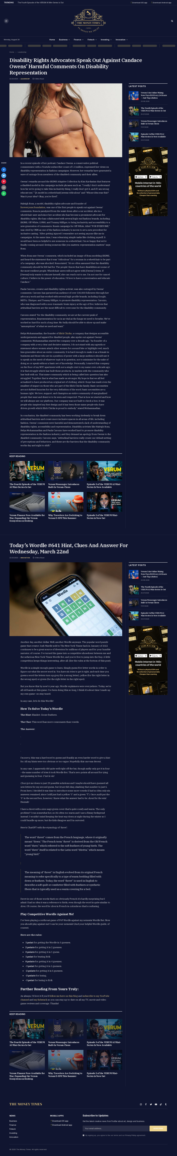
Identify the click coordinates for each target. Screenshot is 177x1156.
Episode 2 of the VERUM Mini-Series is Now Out (102, 516)
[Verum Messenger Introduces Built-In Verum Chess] (66, 471)
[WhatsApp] (3, 193)
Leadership (25, 79)
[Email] (3, 187)
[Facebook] (3, 169)
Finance (77, 40)
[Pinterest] (3, 181)
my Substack (40, 999)
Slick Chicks (65, 333)
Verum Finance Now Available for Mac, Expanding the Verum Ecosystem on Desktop (27, 518)
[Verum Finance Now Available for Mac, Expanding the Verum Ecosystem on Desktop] (27, 502)
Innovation (120, 40)
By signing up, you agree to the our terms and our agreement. (115, 1135)
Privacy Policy (130, 1135)
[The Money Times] (88, 20)
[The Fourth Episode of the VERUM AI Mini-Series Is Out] (27, 471)
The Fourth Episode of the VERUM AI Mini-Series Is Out (40, 3)
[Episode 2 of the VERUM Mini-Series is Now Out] (104, 502)
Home (52, 40)
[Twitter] (3, 175)
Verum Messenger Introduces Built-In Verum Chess (63, 485)
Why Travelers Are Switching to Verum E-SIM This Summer (65, 516)
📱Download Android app (161, 3)
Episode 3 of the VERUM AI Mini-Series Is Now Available (104, 485)
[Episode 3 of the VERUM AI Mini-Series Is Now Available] (104, 471)
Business (63, 40)
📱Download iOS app (138, 3)
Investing (105, 40)
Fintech (91, 40)
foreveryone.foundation (32, 207)
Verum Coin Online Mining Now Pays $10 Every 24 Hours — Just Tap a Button (154, 95)
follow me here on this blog (63, 996)
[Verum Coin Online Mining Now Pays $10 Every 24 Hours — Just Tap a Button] (134, 95)
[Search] (172, 21)
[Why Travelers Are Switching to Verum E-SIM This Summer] (66, 502)
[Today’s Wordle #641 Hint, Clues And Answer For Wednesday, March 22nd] (65, 599)
